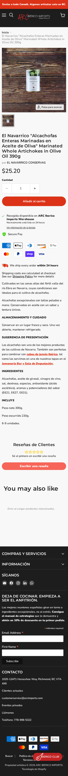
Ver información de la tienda (21, 227)
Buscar (9, 756)
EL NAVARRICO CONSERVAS (26, 162)
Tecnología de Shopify (34, 769)
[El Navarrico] (8, 121)
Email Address (12, 632)
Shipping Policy (22, 276)
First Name (10, 646)
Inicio (5, 32)
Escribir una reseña (34, 466)
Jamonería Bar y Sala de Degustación (27, 363)
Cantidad (7, 180)
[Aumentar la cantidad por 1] (35, 188)
